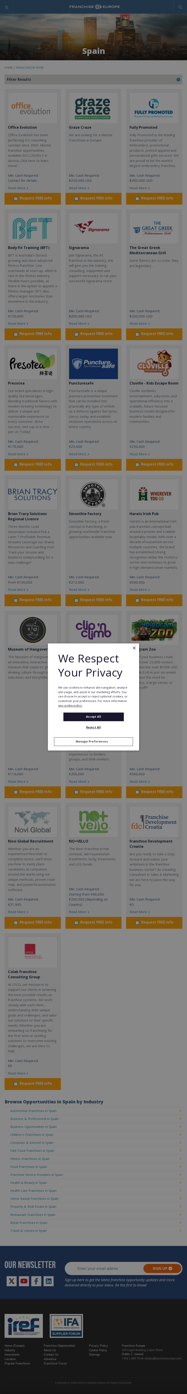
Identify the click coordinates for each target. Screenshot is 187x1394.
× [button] (134, 648)
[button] (93, 741)
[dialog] (93, 696)
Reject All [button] (93, 728)
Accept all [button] (93, 717)
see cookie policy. (70, 705)
